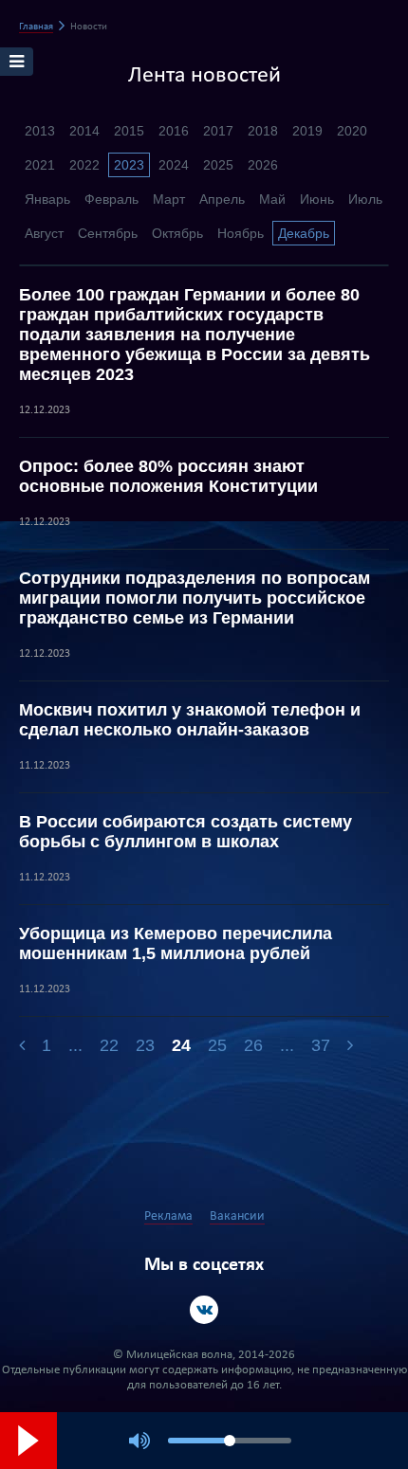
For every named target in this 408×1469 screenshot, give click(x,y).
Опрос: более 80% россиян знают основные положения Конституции (168, 476)
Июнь (317, 199)
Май (272, 199)
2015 (129, 130)
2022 (84, 164)
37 (320, 1045)
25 (217, 1045)
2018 (263, 130)
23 (145, 1045)
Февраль (111, 199)
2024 (173, 164)
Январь (47, 199)
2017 (218, 130)
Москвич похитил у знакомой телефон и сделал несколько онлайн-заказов (190, 719)
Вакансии (237, 1216)
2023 (129, 164)
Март (169, 199)
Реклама (168, 1216)
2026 (263, 164)
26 (253, 1045)
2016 (173, 130)
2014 (84, 130)
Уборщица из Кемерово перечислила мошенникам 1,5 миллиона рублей (175, 943)
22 (109, 1045)
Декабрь (303, 233)
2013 (40, 130)
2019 (307, 130)
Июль (365, 199)
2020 (352, 130)
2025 (218, 164)
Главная (36, 27)
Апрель (222, 199)
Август (44, 233)
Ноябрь (240, 233)
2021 (40, 164)
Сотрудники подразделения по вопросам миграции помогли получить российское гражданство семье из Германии (194, 598)
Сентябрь (108, 233)
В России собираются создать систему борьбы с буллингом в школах (185, 831)
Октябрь (177, 233)
